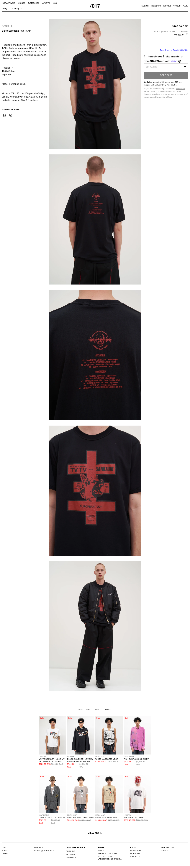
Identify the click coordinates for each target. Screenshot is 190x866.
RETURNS (70, 854)
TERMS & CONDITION (107, 853)
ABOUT (101, 851)
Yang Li (7, 26)
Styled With (84, 709)
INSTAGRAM (135, 851)
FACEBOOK (135, 853)
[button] (166, 33)
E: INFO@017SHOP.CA (44, 851)
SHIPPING (70, 851)
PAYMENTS (71, 858)
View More (95, 833)
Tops (97, 709)
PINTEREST (135, 856)
